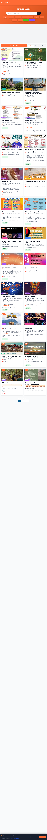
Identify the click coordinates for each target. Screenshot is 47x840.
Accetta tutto (42, 837)
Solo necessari (34, 837)
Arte (42, 17)
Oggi (6, 17)
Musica (14, 20)
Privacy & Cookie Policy (15, 838)
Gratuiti (26, 20)
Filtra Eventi (15, 45)
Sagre (36, 17)
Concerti (24, 17)
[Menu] (45, 2)
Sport (20, 20)
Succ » (26, 400)
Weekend (18, 17)
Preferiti (32, 20)
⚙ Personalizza (26, 837)
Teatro (30, 17)
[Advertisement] (23, 33)
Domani (11, 17)
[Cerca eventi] (39, 13)
